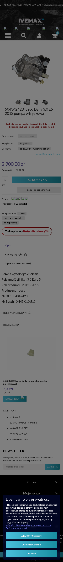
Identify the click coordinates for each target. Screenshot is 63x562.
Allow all (31, 553)
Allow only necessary (31, 536)
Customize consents (31, 544)
